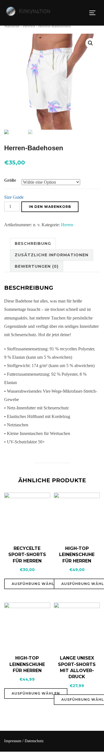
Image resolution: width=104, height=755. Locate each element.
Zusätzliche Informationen (51, 254)
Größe (10, 180)
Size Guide (14, 197)
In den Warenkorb (50, 207)
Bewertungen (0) (37, 266)
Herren (29, 26)
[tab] (33, 243)
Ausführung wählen (36, 584)
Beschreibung (33, 243)
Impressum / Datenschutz (24, 741)
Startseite (12, 26)
